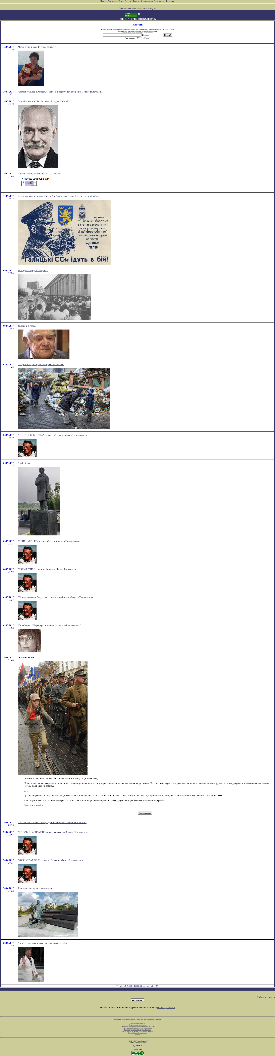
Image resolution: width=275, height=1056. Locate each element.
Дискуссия (170, 1)
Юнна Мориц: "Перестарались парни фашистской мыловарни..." (49, 625)
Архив (138, 1019)
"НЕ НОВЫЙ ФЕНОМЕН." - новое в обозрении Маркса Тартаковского (53, 832)
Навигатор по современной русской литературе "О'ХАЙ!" (137, 1026)
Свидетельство (133, 29)
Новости (135, 1)
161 (120, 986)
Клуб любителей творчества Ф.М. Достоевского (137, 1028)
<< (116, 986)
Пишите (128, 1)
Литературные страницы (137, 1023)
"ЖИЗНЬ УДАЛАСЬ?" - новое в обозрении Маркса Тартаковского (50, 860)
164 (131, 986)
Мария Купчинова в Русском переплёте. (37, 47)
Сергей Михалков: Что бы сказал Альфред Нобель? (43, 101)
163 (128, 986)
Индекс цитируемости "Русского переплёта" (40, 173)
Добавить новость (266, 997)
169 (151, 986)
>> (158, 986)
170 (155, 986)
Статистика (150, 1019)
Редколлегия (117, 1019)
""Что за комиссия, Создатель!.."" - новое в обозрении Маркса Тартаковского (55, 597)
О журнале (125, 1019)
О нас (121, 1)
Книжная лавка (147, 1)
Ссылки (143, 1019)
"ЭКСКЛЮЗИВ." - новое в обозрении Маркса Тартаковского (48, 569)
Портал (103, 1)
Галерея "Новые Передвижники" (137, 1033)
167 (143, 986)
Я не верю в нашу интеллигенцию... (35, 888)
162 (124, 986)
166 (139, 986)
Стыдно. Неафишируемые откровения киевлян (41, 364)
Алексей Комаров (140, 1042)
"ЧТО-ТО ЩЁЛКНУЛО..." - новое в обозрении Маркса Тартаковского (52, 435)
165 (135, 986)
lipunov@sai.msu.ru (166, 1007)
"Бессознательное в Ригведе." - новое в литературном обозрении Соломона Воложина (60, 92)
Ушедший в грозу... (27, 326)
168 (147, 986)
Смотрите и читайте (33, 805)
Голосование (159, 1)
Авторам (132, 1019)
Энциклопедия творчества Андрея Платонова (137, 1030)
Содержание (113, 1)
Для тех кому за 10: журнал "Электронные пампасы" (137, 1031)
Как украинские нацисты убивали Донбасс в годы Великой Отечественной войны (58, 196)
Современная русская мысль (137, 1025)
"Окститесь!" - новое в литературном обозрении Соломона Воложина (52, 822)
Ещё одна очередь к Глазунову (33, 270)
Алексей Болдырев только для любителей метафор (42, 943)
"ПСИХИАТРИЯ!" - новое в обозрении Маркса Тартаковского (48, 541)
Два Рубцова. (24, 463)
